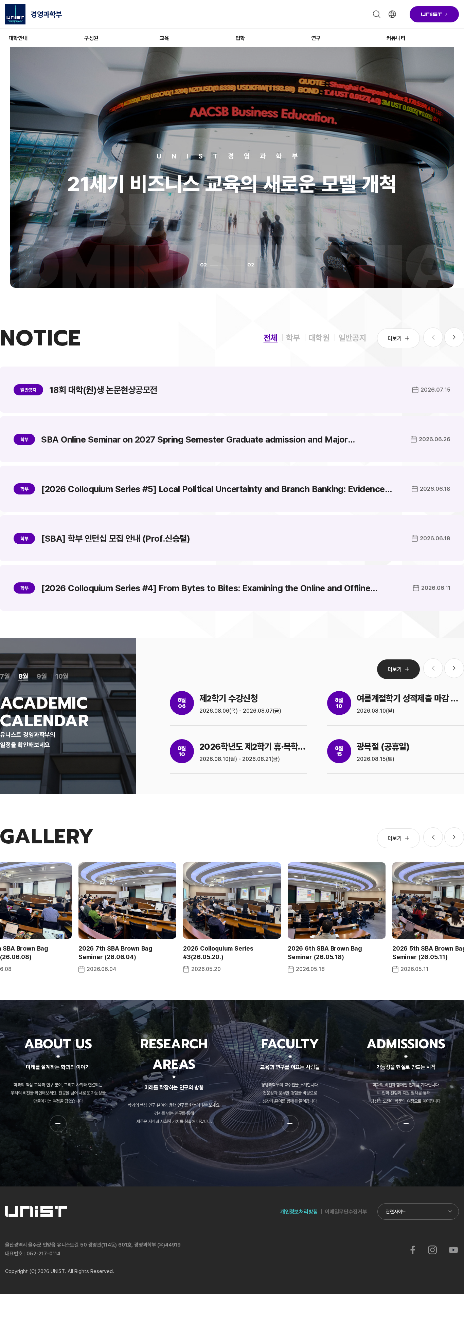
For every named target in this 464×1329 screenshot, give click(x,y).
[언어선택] (392, 14)
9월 (42, 676)
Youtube (453, 1250)
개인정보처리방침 (299, 1211)
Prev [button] (433, 837)
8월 (23, 676)
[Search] (376, 14)
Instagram (432, 1250)
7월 (5, 676)
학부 (293, 337)
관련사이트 (396, 1211)
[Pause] (260, 264)
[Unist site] (434, 14)
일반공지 (352, 337)
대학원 (319, 337)
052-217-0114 (43, 1253)
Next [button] (454, 337)
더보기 (395, 338)
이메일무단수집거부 (346, 1211)
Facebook (412, 1250)
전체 (271, 337)
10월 (61, 676)
